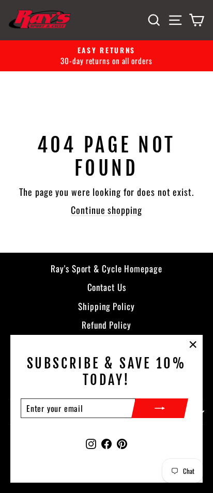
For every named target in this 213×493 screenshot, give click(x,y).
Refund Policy (106, 324)
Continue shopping (106, 210)
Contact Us (106, 287)
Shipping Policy (106, 306)
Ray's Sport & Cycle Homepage (106, 268)
